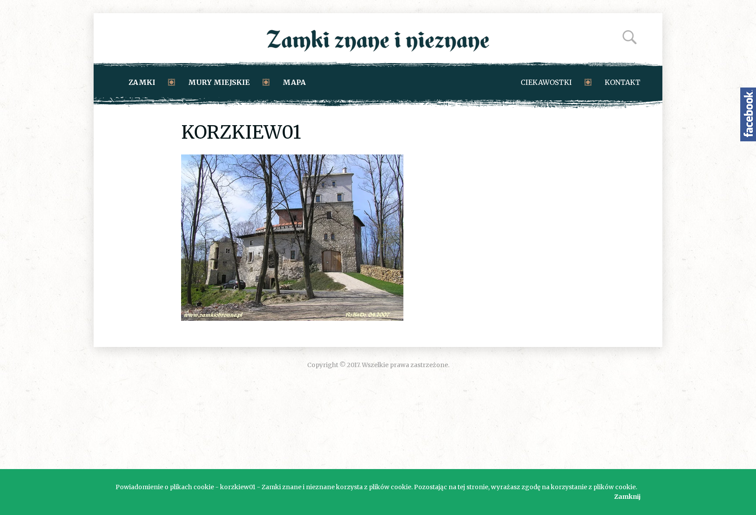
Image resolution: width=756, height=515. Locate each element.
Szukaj (629, 37)
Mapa (294, 82)
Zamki (142, 82)
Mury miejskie (219, 82)
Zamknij (627, 497)
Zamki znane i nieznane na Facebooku (748, 114)
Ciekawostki (546, 82)
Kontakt (622, 82)
